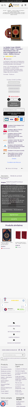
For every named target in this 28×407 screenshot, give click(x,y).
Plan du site (18, 383)
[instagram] (24, 350)
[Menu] (2, 5)
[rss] (21, 350)
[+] (19, 99)
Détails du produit (16, 176)
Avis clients (4, 178)
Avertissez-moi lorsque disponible (14, 114)
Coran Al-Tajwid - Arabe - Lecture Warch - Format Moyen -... (6, 243)
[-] (8, 99)
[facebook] (19, 350)
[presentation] (21, 42)
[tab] (4, 176)
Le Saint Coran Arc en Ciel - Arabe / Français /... (21, 243)
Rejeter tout (14, 215)
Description (4, 176)
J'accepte (14, 219)
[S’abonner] (22, 355)
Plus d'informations (7, 209)
